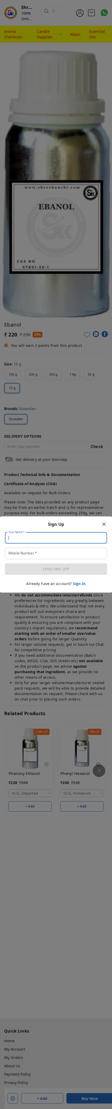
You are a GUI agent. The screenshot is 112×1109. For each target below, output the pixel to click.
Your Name (17, 532)
